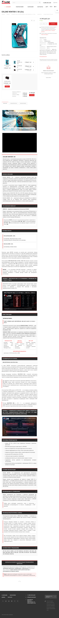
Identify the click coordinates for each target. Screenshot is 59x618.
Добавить (7, 86)
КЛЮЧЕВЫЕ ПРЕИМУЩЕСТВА (10, 440)
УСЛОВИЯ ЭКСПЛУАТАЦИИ (9, 469)
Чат (9, 601)
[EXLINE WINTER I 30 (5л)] (20, 36)
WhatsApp (12, 601)
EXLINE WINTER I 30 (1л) (19, 62)
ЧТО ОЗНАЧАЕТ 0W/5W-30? (9, 206)
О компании (4, 595)
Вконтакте (3, 601)
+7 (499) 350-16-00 (47, 2)
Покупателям (13, 595)
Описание (5, 103)
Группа (6, 601)
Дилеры (3, 597)
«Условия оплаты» (48, 30)
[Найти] (39, 2)
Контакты (10, 597)
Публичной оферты (44, 34)
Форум (17, 601)
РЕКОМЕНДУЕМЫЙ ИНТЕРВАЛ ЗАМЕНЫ (12, 512)
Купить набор (32, 95)
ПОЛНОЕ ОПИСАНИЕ (8, 174)
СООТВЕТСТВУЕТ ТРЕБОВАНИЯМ (11, 547)
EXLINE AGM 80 (7, 81)
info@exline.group (31, 597)
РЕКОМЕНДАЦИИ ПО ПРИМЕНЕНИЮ (11, 491)
